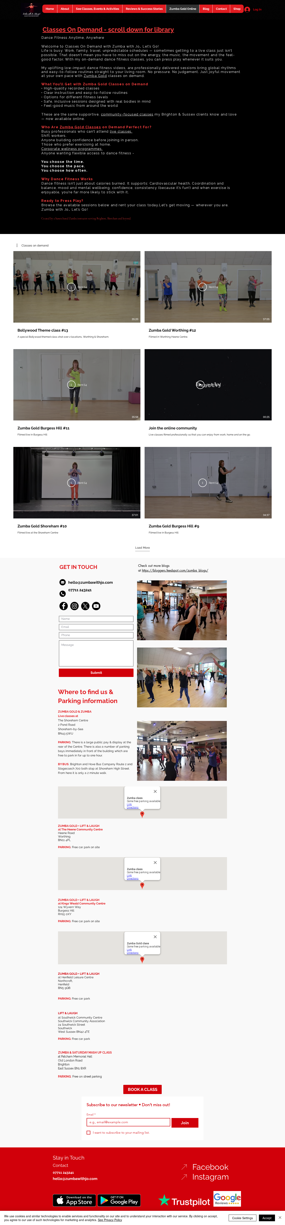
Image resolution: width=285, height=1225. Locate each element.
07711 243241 (80, 590)
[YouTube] (96, 606)
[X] (85, 606)
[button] (33, 245)
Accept (266, 1218)
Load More (142, 547)
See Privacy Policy (110, 1220)
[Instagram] (74, 606)
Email (91, 1114)
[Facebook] (63, 606)
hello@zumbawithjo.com (90, 582)
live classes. (121, 131)
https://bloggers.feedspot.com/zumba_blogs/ (175, 570)
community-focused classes (127, 114)
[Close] (279, 1218)
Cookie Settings (242, 1218)
